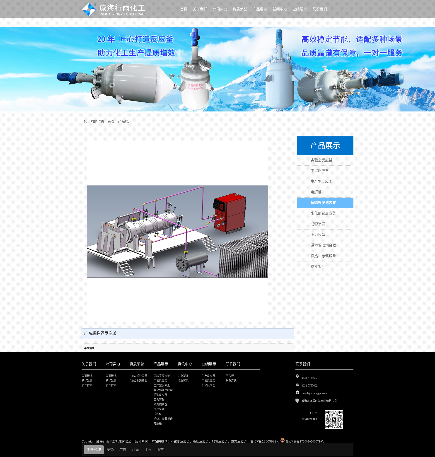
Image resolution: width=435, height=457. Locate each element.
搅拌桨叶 (159, 409)
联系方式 (231, 380)
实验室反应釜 (162, 375)
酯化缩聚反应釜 (163, 390)
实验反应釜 (208, 385)
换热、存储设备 (163, 418)
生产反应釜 (208, 375)
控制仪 (158, 414)
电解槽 (158, 423)
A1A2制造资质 (138, 380)
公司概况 (87, 375)
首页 (111, 121)
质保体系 (87, 385)
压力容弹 (159, 399)
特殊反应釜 (160, 395)
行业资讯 (183, 380)
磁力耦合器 (160, 404)
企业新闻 (183, 375)
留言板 (230, 375)
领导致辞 (87, 380)
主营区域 (94, 450)
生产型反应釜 (162, 385)
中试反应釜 (160, 380)
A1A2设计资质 (138, 375)
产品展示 (125, 121)
